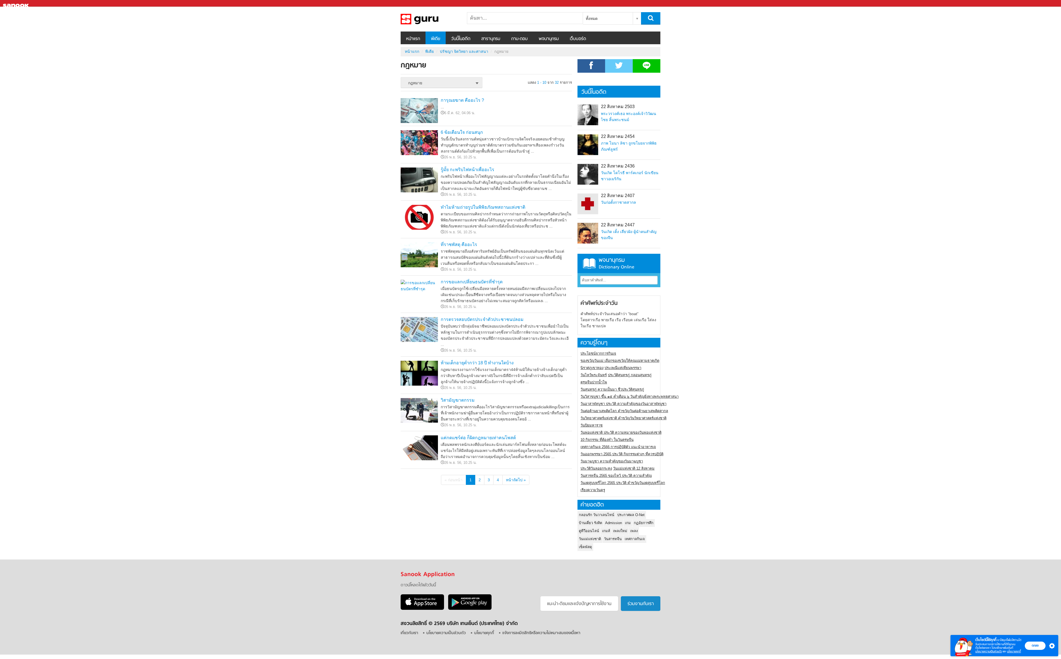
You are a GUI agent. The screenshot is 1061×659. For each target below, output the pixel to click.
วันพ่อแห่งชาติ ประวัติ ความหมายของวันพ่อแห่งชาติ (621, 432)
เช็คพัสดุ (585, 547)
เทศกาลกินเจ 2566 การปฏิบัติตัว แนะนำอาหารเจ (618, 447)
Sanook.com (16, 3)
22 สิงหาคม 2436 (618, 166)
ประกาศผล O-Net (631, 515)
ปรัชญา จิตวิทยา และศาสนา (464, 51)
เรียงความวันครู (593, 490)
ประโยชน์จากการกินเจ (598, 353)
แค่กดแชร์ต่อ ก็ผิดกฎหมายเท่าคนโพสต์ (478, 437)
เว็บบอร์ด (578, 39)
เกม (628, 523)
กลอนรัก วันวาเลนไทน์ (596, 515)
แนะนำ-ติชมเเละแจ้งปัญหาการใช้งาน (579, 604)
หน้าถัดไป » (516, 480)
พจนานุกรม (549, 39)
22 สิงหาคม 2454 (618, 136)
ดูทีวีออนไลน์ (589, 531)
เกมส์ (606, 531)
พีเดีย (435, 39)
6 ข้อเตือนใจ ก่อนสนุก (462, 132)
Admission (613, 523)
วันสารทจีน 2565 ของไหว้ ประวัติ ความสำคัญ (616, 476)
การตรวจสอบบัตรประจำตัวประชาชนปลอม (482, 319)
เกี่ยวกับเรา (409, 633)
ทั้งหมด (592, 18)
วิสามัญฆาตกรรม (458, 400)
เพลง (634, 531)
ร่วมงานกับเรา (640, 604)
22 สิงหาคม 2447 (618, 225)
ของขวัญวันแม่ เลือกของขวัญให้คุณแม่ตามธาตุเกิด (620, 361)
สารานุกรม (490, 39)
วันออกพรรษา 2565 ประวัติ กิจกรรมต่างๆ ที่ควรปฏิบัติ (622, 454)
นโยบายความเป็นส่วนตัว (988, 651)
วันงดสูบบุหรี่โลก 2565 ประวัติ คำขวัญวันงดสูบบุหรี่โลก (623, 483)
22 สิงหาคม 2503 (618, 106)
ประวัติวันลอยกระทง (596, 468)
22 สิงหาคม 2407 (618, 195)
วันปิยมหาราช (592, 425)
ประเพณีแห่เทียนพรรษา (623, 368)
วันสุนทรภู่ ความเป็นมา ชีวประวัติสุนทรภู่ (612, 389)
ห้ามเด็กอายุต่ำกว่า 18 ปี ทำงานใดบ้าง (477, 362)
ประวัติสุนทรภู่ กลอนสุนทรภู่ (630, 375)
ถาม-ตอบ (519, 39)
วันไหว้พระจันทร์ (594, 375)
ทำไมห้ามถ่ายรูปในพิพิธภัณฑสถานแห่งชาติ (483, 207)
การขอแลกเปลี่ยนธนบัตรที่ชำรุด (472, 281)
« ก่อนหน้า (454, 480)
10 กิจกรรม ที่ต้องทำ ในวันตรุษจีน (607, 440)
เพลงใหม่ (620, 531)
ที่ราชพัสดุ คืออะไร (459, 244)
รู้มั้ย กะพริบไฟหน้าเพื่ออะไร (467, 169)
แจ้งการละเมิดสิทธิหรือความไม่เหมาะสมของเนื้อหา (541, 633)
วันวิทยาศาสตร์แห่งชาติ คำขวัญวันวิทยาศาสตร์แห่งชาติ (623, 418)
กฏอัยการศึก (643, 523)
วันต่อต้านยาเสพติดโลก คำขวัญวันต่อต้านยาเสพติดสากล (624, 411)
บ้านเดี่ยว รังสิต (590, 523)
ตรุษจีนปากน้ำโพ (594, 382)
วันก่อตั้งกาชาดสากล (618, 202)
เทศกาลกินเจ (635, 539)
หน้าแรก (413, 39)
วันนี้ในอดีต (460, 39)
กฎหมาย (430, 19)
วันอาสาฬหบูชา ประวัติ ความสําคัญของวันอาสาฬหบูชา (623, 404)
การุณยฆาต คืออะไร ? (462, 100)
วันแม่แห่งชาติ (590, 539)
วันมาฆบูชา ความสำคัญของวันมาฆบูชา (612, 461)
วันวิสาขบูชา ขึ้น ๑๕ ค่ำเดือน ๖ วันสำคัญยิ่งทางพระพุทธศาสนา (630, 396)
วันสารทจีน (613, 539)
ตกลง (1035, 645)
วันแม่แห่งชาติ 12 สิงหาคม (634, 468)
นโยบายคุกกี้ (1014, 651)
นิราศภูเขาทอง (592, 368)
